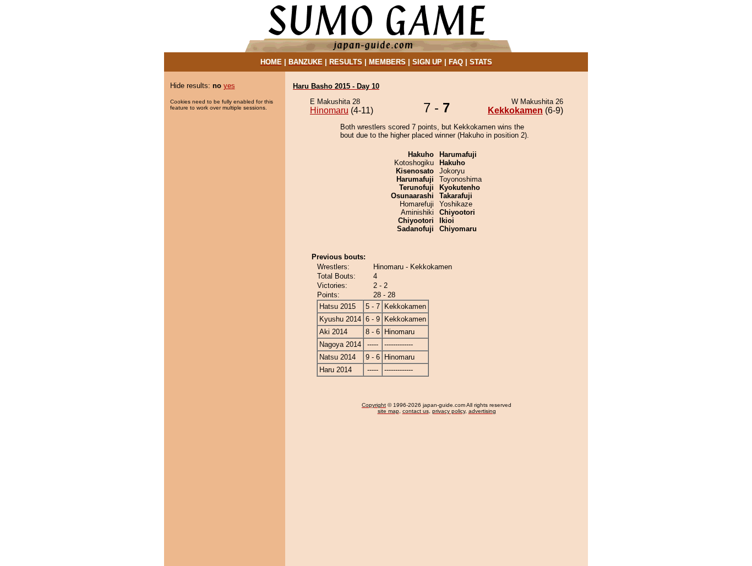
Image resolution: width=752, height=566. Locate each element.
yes (229, 85)
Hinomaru (329, 110)
